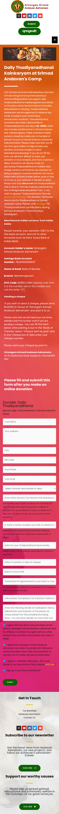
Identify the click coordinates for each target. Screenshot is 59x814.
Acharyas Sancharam (29, 714)
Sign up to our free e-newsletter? (23, 670)
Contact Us (29, 717)
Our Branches (29, 710)
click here (50, 664)
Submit (10, 682)
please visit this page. (15, 197)
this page (41, 203)
